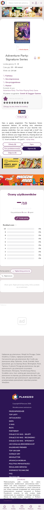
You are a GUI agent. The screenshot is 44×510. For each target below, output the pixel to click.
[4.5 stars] (14, 103)
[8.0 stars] (23, 103)
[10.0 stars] (28, 103)
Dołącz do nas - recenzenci (22, 437)
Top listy (13, 414)
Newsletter (14, 457)
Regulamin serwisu (18, 467)
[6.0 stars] (18, 103)
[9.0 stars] (25, 103)
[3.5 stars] (11, 103)
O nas (11, 424)
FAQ (10, 474)
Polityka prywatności (19, 464)
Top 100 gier (14, 451)
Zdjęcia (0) (12, 153)
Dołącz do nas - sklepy (20, 434)
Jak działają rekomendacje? (22, 444)
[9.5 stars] (27, 103)
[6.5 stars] (19, 103)
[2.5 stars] (9, 103)
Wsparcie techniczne (19, 470)
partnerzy (14, 431)
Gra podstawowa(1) (12, 148)
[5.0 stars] (15, 103)
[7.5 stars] (22, 103)
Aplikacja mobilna (17, 460)
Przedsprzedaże (16, 411)
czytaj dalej (30, 139)
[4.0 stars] (12, 103)
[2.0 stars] (7, 103)
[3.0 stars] (10, 103)
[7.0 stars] (20, 103)
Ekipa (11, 421)
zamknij (21, 479)
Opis (32, 144)
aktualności (15, 418)
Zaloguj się (14, 477)
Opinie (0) (32, 148)
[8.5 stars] (24, 103)
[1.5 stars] (6, 103)
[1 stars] (4, 103)
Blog (11, 428)
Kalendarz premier (18, 447)
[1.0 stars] (5, 103)
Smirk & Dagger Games (30, 93)
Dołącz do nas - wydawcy (21, 441)
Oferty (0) (12, 144)
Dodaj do (20, 117)
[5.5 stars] (16, 103)
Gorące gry (14, 454)
